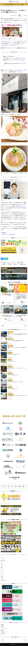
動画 (1, 567)
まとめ (2, 564)
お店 (1, 565)
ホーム (2, 556)
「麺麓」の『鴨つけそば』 (5, 143)
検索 (25, 325)
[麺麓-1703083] (14, 92)
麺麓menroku (23, 264)
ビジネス (2, 573)
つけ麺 (3, 262)
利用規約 (2, 626)
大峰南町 (9, 264)
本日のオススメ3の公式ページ (10, 45)
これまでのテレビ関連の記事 (8, 234)
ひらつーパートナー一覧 (5, 503)
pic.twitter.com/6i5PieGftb (18, 60)
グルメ (2, 562)
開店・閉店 (3, 560)
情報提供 (2, 624)
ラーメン (13, 262)
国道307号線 (20, 262)
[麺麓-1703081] (14, 158)
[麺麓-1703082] (14, 189)
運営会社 (2, 630)
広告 (1, 578)
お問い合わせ (3, 580)
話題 (26, 15)
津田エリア (16, 264)
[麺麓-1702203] (14, 128)
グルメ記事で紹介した (17, 70)
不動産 (2, 576)
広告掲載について (4, 632)
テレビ (8, 262)
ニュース (2, 558)
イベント (2, 571)
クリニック (3, 569)
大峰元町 (4, 264)
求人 (1, 574)
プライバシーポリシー (4, 628)
